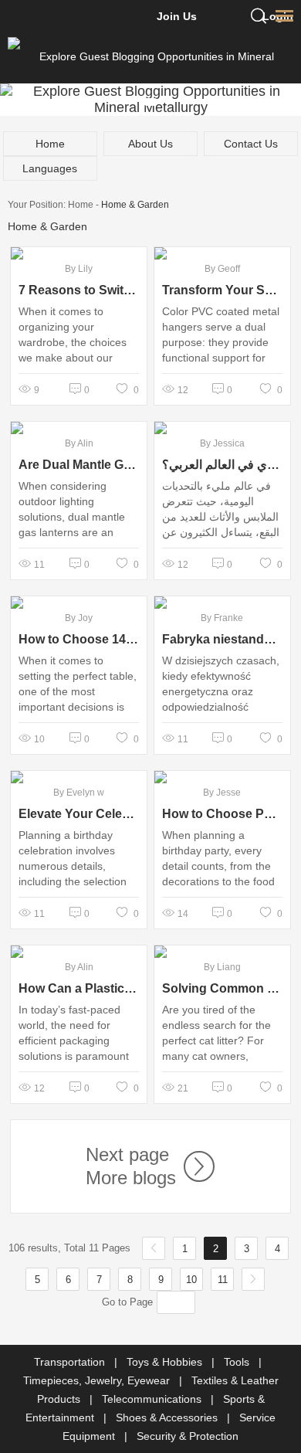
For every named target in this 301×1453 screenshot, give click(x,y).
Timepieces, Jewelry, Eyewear (98, 1380)
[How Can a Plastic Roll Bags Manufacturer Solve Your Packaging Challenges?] (79, 951)
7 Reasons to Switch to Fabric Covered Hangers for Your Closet (79, 290)
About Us (150, 143)
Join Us (177, 16)
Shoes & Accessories (168, 1417)
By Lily (79, 268)
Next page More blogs (131, 1166)
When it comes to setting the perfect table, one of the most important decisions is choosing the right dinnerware (78, 699)
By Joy (79, 618)
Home (50, 143)
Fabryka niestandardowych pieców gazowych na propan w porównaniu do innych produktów (222, 639)
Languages (49, 168)
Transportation (71, 1362)
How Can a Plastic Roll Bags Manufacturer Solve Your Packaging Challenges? (79, 988)
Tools (238, 1362)
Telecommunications (153, 1399)
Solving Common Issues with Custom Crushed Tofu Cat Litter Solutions (222, 988)
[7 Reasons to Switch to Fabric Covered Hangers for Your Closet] (79, 253)
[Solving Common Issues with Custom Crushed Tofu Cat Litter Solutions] (222, 951)
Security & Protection (187, 1436)
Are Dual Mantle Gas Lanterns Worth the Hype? (79, 464)
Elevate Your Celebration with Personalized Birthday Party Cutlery (79, 813)
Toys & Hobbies (166, 1362)
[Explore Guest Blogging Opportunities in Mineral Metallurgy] (151, 56)
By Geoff (222, 268)
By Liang (222, 967)
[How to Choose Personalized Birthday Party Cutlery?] (222, 777)
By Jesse (222, 792)
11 (223, 1279)
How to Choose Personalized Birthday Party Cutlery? (222, 813)
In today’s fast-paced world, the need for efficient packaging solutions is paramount (74, 1032)
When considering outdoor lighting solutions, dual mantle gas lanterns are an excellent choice (72, 517)
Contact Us (251, 143)
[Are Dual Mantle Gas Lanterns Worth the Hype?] (79, 428)
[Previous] (153, 1248)
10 (191, 1279)
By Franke (222, 618)
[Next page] (195, 1166)
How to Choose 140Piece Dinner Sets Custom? (79, 639)
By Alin (79, 443)
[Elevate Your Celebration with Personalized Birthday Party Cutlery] (79, 777)
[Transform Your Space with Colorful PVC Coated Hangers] (222, 253)
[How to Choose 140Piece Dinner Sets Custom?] (79, 602)
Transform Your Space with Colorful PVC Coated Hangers (222, 290)
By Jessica (222, 443)
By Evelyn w (78, 792)
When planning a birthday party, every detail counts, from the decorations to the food (218, 858)
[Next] (253, 1279)
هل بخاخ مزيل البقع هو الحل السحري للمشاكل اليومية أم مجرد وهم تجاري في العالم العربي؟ (222, 464)
